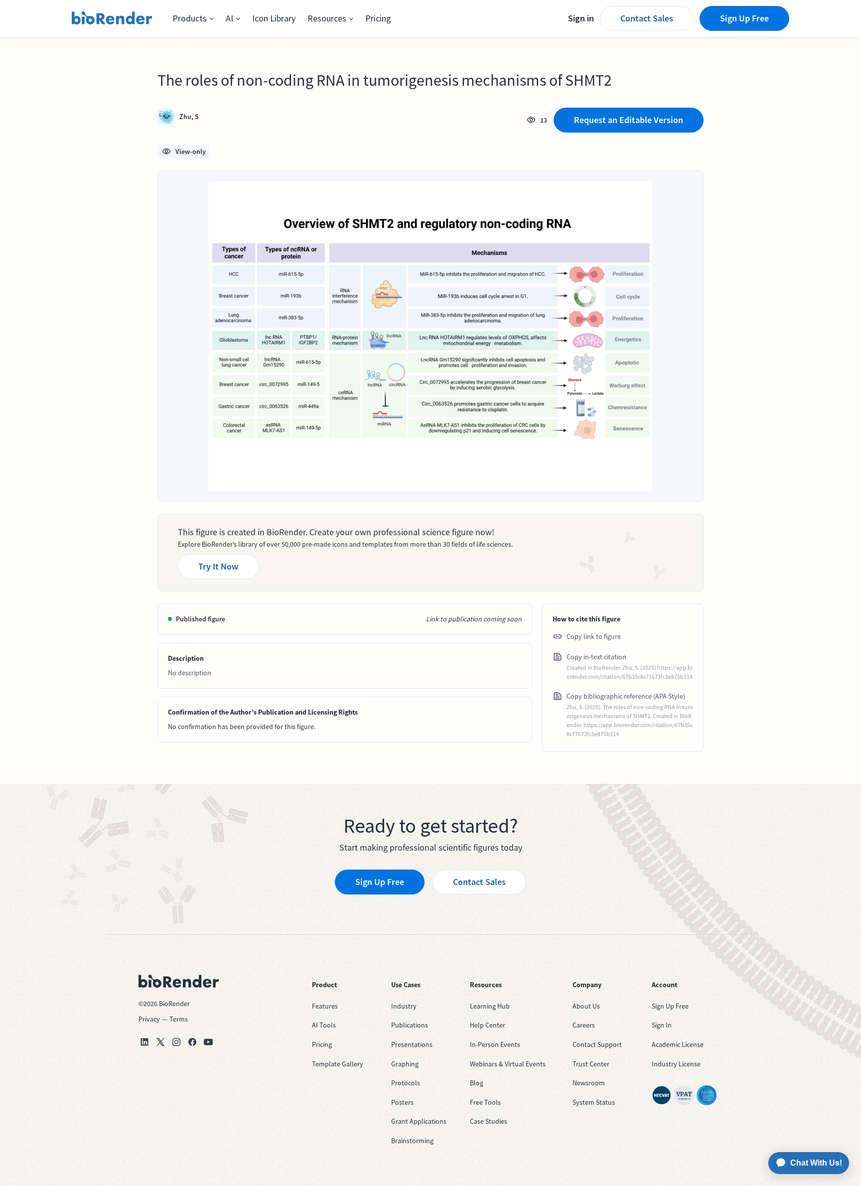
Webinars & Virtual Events (508, 1063)
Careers (584, 1025)
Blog (476, 1082)
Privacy (149, 1019)
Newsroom (589, 1082)
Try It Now (218, 566)
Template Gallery (337, 1063)
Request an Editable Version (628, 120)
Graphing (405, 1063)
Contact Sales (646, 18)
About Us (586, 1006)
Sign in (581, 18)
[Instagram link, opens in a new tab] (176, 1042)
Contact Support (597, 1044)
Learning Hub (490, 1006)
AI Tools (324, 1025)
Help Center (487, 1025)
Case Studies (488, 1121)
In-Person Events (495, 1044)
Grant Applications (418, 1121)
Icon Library (273, 18)
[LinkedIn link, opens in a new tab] (144, 1042)
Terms (178, 1019)
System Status (594, 1102)
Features (325, 1006)
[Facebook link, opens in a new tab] (192, 1042)
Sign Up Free (744, 18)
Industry (404, 1006)
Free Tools (485, 1102)
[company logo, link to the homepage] (112, 18)
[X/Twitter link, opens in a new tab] (160, 1042)
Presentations (411, 1044)
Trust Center (591, 1063)
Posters (402, 1102)
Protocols (405, 1082)
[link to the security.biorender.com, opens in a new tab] (662, 1095)
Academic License (678, 1044)
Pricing (378, 18)
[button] (193, 18)
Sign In (662, 1025)
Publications (409, 1025)
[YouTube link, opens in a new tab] (208, 1042)
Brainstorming (412, 1140)
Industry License (676, 1063)
